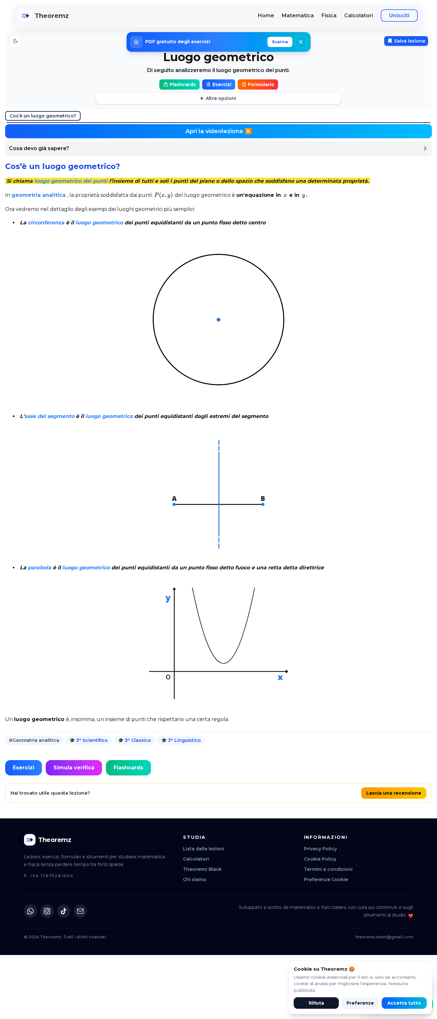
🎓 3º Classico (134, 740)
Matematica (298, 15)
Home (266, 15)
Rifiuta (316, 1003)
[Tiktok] (63, 911)
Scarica (280, 41)
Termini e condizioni (328, 869)
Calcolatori (358, 15)
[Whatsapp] (30, 911)
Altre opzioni (221, 98)
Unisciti (399, 15)
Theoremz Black (202, 869)
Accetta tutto (404, 1003)
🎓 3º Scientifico (88, 740)
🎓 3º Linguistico (181, 740)
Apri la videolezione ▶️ (219, 131)
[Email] (80, 911)
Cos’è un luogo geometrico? (43, 116)
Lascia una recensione (393, 793)
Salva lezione (409, 41)
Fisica (329, 15)
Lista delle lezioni (203, 849)
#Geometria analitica (34, 740)
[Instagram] (47, 911)
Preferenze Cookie (326, 879)
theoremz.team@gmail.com (384, 937)
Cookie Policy (320, 859)
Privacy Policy (320, 849)
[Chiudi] (300, 42)
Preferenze (360, 1003)
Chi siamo (194, 879)
